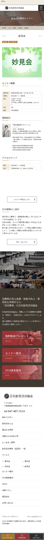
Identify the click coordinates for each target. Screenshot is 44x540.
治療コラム (6, 490)
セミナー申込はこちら (22, 199)
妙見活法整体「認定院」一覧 (14, 449)
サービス (5, 455)
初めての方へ (7, 417)
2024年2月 (13, 42)
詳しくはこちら (22, 242)
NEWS (4, 484)
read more (22, 264)
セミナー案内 (7, 471)
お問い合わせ (36, 537)
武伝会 (7, 466)
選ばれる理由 (7, 430)
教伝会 (7, 461)
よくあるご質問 (8, 442)
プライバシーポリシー (10, 516)
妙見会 (5, 42)
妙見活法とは (7, 424)
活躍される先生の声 (10, 436)
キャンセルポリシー (34, 516)
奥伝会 (27, 461)
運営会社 (5, 497)
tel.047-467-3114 (14, 411)
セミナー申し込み (7, 537)
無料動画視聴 (22, 537)
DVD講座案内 (7, 478)
